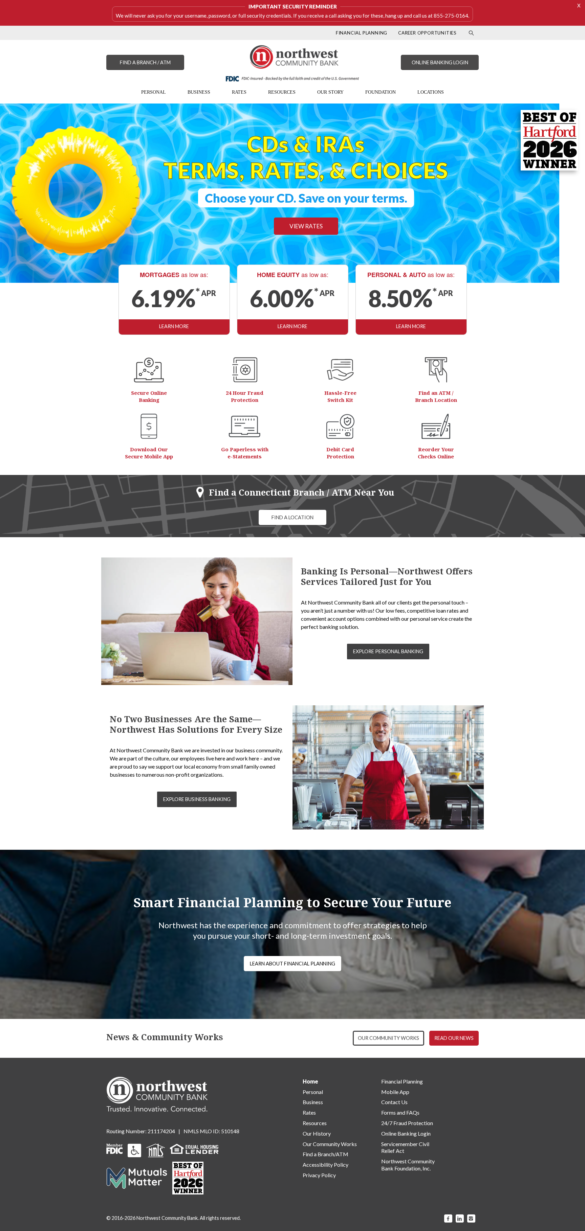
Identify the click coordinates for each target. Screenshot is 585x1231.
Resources (315, 1123)
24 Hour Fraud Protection (244, 396)
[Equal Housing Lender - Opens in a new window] (194, 1148)
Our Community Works (330, 1144)
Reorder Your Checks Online (436, 453)
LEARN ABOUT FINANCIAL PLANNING (292, 963)
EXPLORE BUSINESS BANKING (197, 799)
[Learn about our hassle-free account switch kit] (340, 370)
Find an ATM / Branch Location (436, 396)
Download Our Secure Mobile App (149, 453)
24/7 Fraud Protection (407, 1123)
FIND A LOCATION (292, 517)
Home (310, 1081)
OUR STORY (330, 92)
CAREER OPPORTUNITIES (427, 33)
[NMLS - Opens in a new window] (155, 1149)
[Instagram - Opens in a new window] (471, 1218)
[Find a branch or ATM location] (436, 370)
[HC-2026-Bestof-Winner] (187, 1178)
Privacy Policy (319, 1175)
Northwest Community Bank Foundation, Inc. (408, 1164)
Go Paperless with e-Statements (244, 453)
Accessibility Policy (325, 1164)
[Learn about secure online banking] (149, 370)
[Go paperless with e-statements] (245, 426)
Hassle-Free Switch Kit (340, 396)
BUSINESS (199, 92)
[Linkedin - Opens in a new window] (460, 1218)
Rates (309, 1112)
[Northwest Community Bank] (292, 63)
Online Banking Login (406, 1133)
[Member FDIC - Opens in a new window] (114, 1148)
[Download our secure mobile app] (148, 426)
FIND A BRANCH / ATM (145, 62)
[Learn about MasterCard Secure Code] (340, 426)
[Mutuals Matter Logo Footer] (136, 1177)
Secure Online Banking (149, 396)
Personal (313, 1092)
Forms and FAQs (400, 1112)
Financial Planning (402, 1081)
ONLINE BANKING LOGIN (440, 62)
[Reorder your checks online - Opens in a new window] (435, 426)
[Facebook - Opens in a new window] (448, 1218)
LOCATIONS (430, 92)
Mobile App (395, 1092)
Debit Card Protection (340, 453)
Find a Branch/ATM (325, 1154)
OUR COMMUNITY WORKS (388, 1038)
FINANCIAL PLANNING (361, 33)
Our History (317, 1133)
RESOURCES (282, 92)
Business (313, 1102)
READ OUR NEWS (454, 1038)
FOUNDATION (380, 92)
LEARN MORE (174, 326)
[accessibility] (134, 1149)
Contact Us (394, 1102)
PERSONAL (153, 92)
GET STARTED (203, 214)
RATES (239, 92)
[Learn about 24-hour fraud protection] (245, 370)
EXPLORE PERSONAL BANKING (388, 651)
